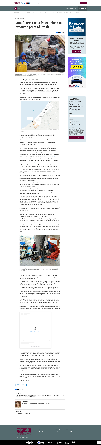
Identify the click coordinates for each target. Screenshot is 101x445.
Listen (28, 12)
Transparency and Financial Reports (61, 429)
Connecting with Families (77, 123)
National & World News (19, 18)
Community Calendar (75, 12)
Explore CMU (72, 431)
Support (40, 12)
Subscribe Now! (77, 51)
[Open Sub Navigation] (20, 12)
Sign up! (77, 137)
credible (52, 153)
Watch (23, 12)
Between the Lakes (75, 121)
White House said (51, 156)
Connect (52, 12)
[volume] (19, 8)
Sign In (69, 3)
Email (70, 113)
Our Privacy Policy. (74, 134)
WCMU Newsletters (76, 124)
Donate (84, 3)
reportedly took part (34, 162)
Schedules (16, 12)
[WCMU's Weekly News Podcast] (77, 27)
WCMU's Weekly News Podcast (76, 39)
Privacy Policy (41, 431)
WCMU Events (66, 12)
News (34, 12)
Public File (56, 431)
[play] (16, 8)
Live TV (76, 3)
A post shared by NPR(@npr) (35, 346)
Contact (40, 429)
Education (59, 12)
